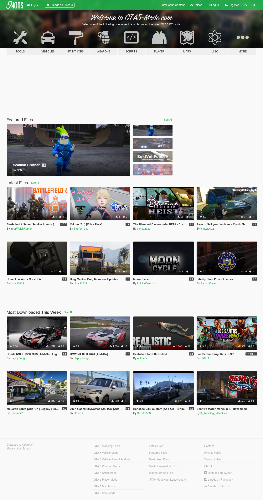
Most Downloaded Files (163, 466)
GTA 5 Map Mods (104, 486)
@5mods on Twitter (219, 473)
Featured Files (158, 452)
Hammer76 (17, 413)
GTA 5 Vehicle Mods (106, 452)
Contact (209, 446)
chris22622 (144, 228)
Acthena (142, 358)
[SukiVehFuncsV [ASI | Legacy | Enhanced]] (153, 156)
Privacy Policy (212, 452)
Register (233, 5)
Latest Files (156, 446)
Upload (197, 5)
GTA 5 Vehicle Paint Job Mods (112, 459)
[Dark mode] (246, 5)
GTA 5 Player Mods (105, 479)
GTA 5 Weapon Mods (107, 466)
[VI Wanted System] (153, 170)
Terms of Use (212, 459)
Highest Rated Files (161, 473)
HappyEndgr (18, 358)
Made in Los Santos (19, 448)
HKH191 (205, 358)
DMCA (208, 466)
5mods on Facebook (220, 479)
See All (168, 119)
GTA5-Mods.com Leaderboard (167, 479)
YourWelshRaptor (21, 228)
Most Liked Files (159, 459)
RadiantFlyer (208, 283)
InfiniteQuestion (146, 283)
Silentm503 (144, 413)
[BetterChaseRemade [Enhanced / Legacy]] (153, 143)
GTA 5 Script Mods (105, 473)
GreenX (78, 413)
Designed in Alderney (20, 444)
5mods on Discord (218, 486)
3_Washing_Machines (213, 413)
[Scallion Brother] (153, 130)
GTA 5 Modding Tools (107, 446)
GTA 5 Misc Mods (104, 493)
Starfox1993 (81, 228)
